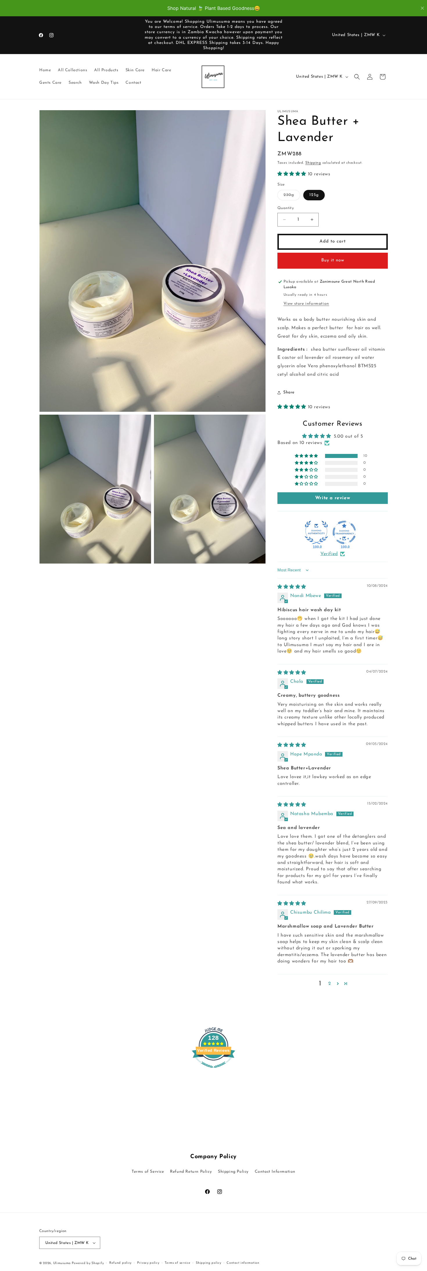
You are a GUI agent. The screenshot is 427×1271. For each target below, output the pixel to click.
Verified (329, 554)
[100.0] (316, 532)
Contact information (243, 1263)
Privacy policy (148, 1263)
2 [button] (329, 983)
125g (314, 195)
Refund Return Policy (191, 1172)
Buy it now (332, 260)
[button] (357, 76)
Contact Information (275, 1172)
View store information (306, 304)
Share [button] (289, 392)
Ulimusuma (62, 1263)
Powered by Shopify (88, 1263)
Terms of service (177, 1263)
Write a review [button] (332, 498)
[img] (291, 587)
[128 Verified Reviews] (213, 1071)
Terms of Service (148, 1172)
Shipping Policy (233, 1172)
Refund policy (120, 1263)
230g (292, 196)
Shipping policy (208, 1263)
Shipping (313, 163)
